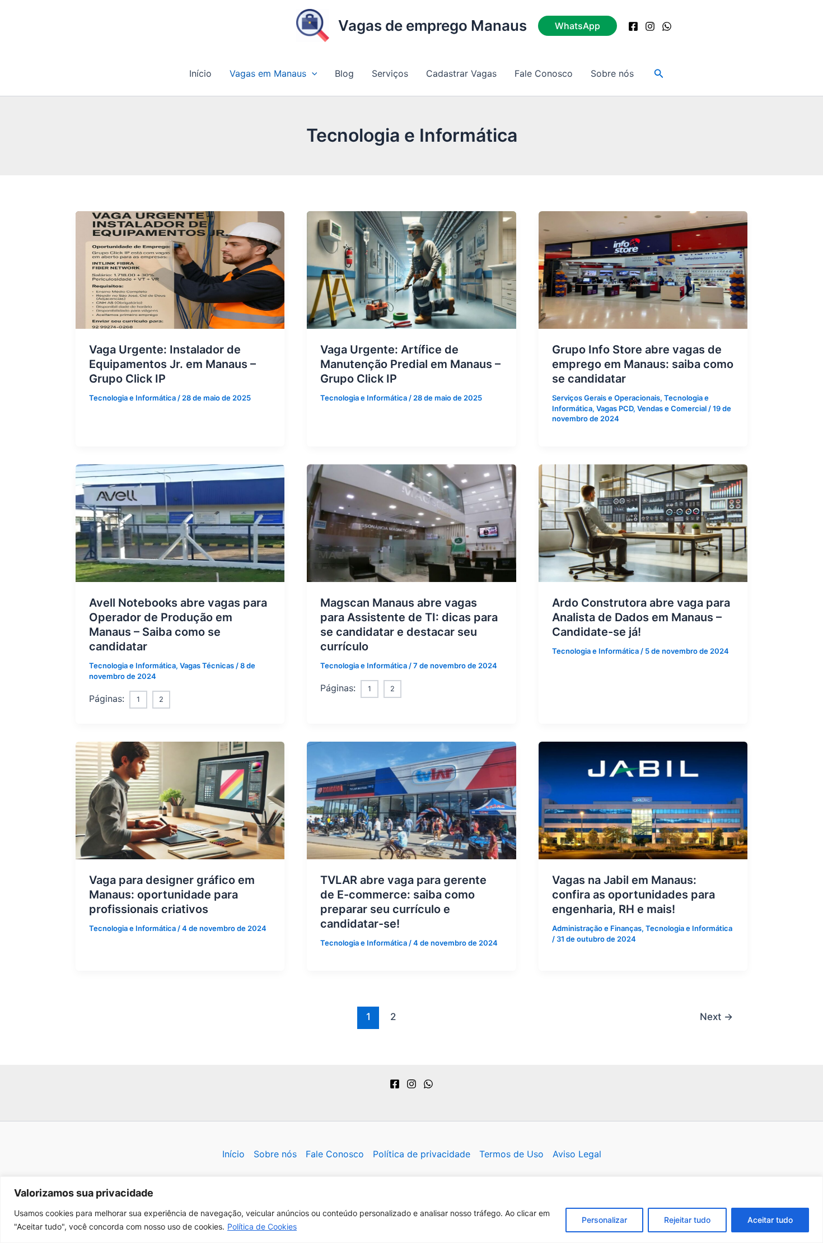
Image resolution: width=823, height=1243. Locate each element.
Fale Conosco (544, 73)
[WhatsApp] (667, 26)
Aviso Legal (577, 1154)
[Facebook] (633, 26)
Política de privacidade (421, 1154)
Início (200, 73)
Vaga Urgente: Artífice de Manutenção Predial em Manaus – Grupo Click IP (410, 364)
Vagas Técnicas (207, 665)
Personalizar (604, 1220)
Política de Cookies (262, 1226)
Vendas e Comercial (672, 408)
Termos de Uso (511, 1154)
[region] (411, 1209)
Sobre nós (612, 73)
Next (716, 1016)
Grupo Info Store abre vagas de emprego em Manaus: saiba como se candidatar (642, 364)
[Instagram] (650, 26)
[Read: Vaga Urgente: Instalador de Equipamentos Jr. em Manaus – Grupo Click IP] (180, 268)
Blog (344, 73)
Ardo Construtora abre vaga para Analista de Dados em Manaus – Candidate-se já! (641, 617)
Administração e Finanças (597, 928)
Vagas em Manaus (268, 73)
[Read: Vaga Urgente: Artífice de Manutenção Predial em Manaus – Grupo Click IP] (411, 268)
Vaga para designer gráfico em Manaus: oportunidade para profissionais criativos (172, 894)
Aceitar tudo (770, 1220)
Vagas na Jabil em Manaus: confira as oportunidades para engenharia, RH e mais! (633, 894)
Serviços (390, 73)
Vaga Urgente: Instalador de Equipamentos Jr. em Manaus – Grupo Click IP (172, 364)
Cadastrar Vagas (461, 73)
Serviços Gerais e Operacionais (606, 397)
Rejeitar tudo (687, 1220)
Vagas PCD (614, 408)
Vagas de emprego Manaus (432, 25)
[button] (577, 26)
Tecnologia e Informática (132, 397)
